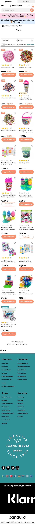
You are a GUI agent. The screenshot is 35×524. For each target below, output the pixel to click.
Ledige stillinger (5, 410)
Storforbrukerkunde (7, 376)
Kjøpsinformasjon (23, 413)
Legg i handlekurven (8, 74)
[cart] (32, 6)
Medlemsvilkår (22, 376)
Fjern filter (30, 44)
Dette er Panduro (6, 397)
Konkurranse (5, 406)
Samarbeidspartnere (7, 413)
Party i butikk (5, 416)
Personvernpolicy (6, 379)
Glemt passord (22, 373)
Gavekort (20, 416)
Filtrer (20, 40)
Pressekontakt (5, 420)
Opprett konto (22, 370)
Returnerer (21, 406)
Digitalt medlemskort (24, 366)
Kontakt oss (4, 363)
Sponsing (4, 423)
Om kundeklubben (23, 363)
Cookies (3, 383)
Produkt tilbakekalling (7, 386)
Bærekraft (4, 400)
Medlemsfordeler (22, 379)
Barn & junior (9, 25)
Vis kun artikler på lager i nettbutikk (16, 44)
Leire (15, 25)
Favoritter (4, 373)
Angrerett (20, 403)
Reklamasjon (21, 410)
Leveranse (20, 400)
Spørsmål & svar (6, 370)
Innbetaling (21, 397)
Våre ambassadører (7, 403)
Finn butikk (4, 366)
